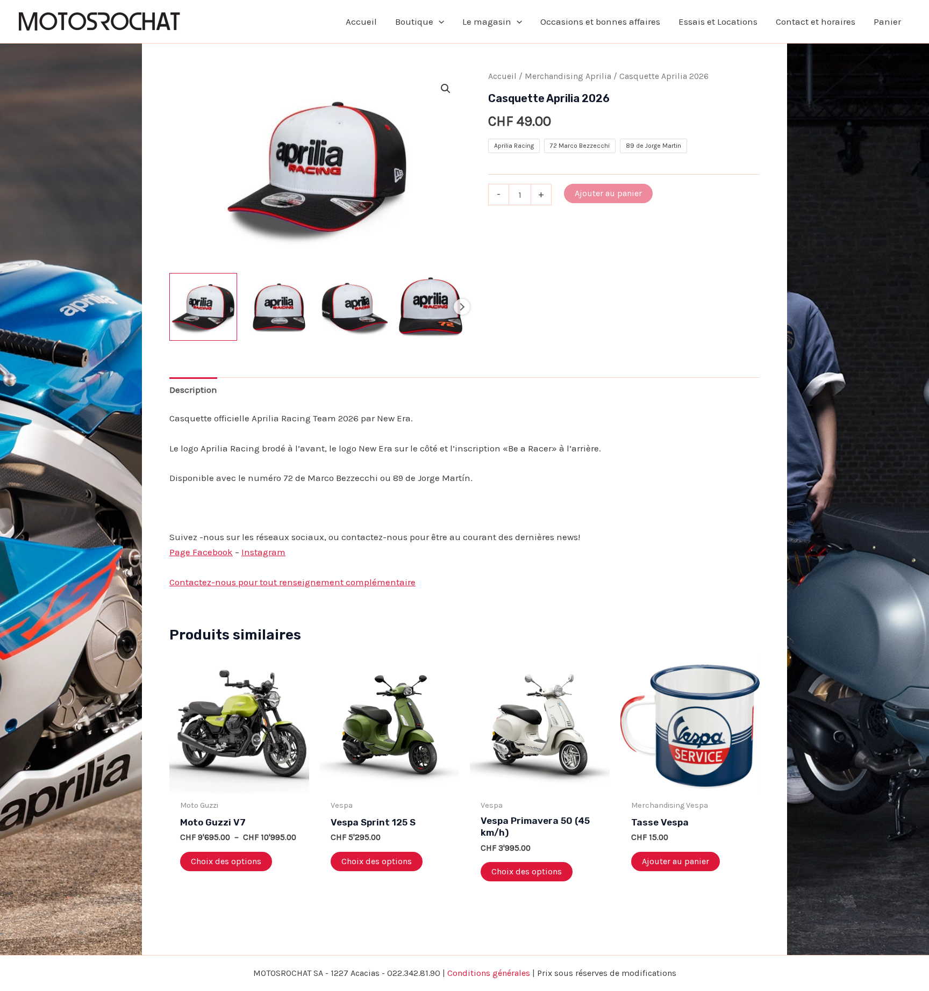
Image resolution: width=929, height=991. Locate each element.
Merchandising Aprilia (568, 76)
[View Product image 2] (279, 307)
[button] (438, 21)
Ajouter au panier (608, 193)
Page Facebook (201, 552)
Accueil (502, 76)
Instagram (263, 552)
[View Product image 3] (355, 307)
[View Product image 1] (203, 307)
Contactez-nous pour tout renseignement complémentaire (292, 582)
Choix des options (226, 861)
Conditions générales (488, 973)
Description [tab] (193, 389)
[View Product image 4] (430, 307)
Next (462, 307)
